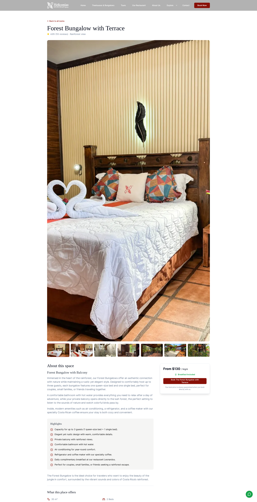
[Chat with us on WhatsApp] (249, 494)
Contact (185, 5)
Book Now (202, 5)
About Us (156, 5)
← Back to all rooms (56, 21)
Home (83, 5)
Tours (123, 5)
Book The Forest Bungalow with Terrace (185, 381)
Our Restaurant (139, 5)
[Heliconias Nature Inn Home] (58, 5)
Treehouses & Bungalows (103, 5)
